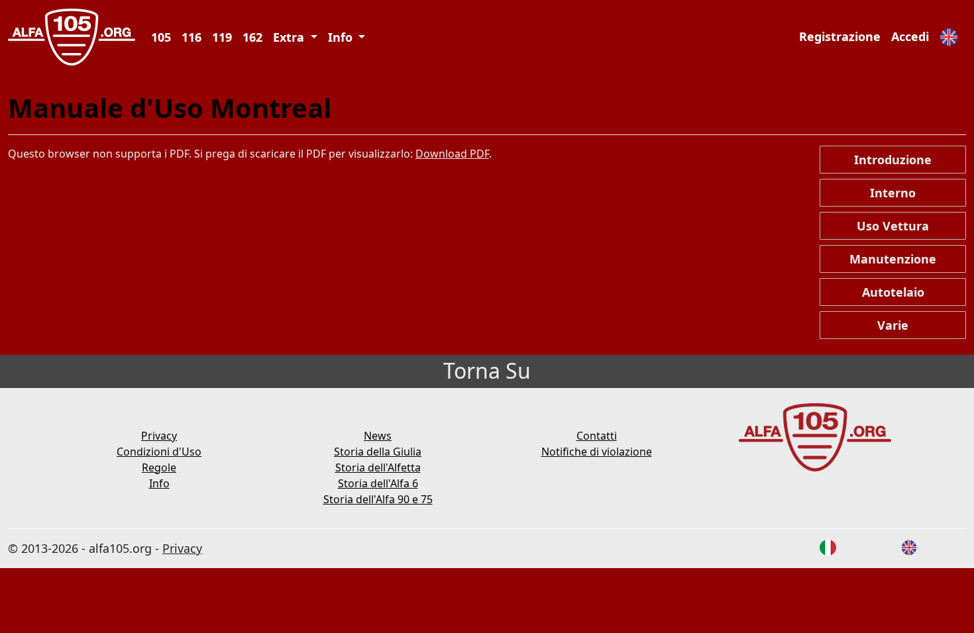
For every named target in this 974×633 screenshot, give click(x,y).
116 (191, 37)
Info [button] (342, 37)
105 (161, 37)
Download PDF (452, 153)
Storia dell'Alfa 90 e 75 (378, 499)
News (378, 435)
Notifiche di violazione (596, 451)
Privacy (159, 435)
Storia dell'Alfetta (378, 467)
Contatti (596, 435)
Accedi (910, 36)
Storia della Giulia (377, 451)
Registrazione (840, 36)
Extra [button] (290, 37)
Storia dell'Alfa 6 (378, 483)
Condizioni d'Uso (159, 451)
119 (222, 37)
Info (159, 483)
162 (252, 37)
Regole (159, 467)
